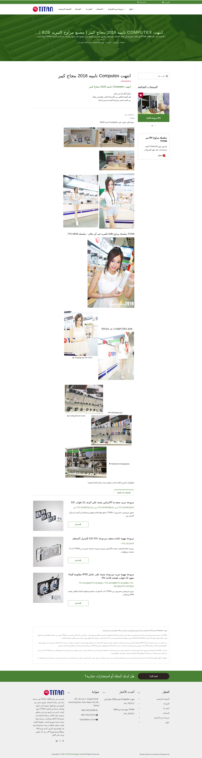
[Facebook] (63, 741)
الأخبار (108, 42)
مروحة (107, 658)
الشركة (78, 9)
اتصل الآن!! (154, 676)
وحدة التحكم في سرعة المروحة (69, 658)
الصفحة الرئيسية (64, 9)
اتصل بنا (89, 9)
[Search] (167, 76)
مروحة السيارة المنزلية (137, 658)
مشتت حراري (55, 658)
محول (81, 658)
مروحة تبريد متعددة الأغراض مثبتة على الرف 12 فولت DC (102, 502)
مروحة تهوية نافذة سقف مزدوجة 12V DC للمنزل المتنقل (103, 538)
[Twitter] (60, 741)
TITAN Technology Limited (74, 754)
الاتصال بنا (41, 658)
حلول (131, 9)
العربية (167, 2)
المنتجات (99, 9)
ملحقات (102, 658)
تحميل (160, 155)
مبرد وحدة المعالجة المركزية (121, 658)
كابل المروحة (87, 658)
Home (122, 42)
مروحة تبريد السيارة (116, 9)
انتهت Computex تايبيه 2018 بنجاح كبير (90, 42)
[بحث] (138, 2)
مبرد (111, 658)
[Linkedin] (57, 741)
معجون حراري (96, 658)
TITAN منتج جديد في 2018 (124, 710)
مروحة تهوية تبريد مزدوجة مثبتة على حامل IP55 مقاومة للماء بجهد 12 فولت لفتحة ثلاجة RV (101, 576)
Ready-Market (145, 754)
